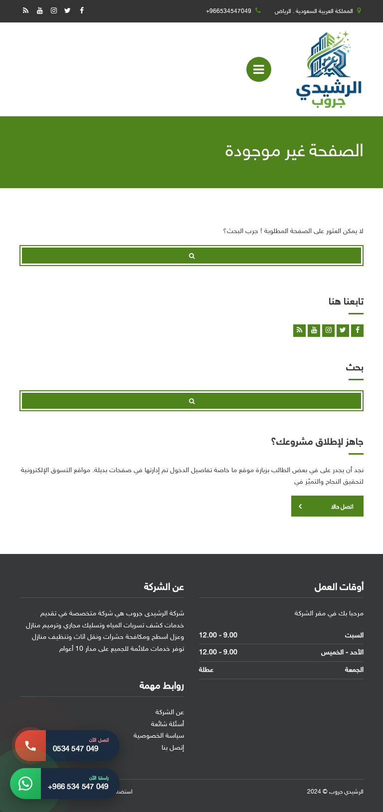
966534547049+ (228, 11)
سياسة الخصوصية (159, 736)
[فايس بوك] (81, 11)
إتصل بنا (173, 748)
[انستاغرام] (53, 11)
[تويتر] (67, 11)
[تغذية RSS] (25, 11)
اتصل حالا (342, 507)
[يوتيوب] (39, 11)
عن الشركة (170, 712)
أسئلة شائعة (167, 724)
